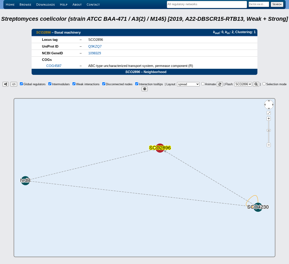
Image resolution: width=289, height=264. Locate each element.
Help (64, 4)
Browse (25, 4)
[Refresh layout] (220, 84)
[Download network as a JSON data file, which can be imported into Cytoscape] (13, 84)
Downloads (45, 4)
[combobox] (207, 4)
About (77, 4)
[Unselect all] (145, 89)
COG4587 (53, 66)
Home (10, 4)
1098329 (94, 53)
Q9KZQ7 (95, 46)
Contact (93, 4)
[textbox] (207, 4)
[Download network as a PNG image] (5, 84)
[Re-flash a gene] (256, 84)
